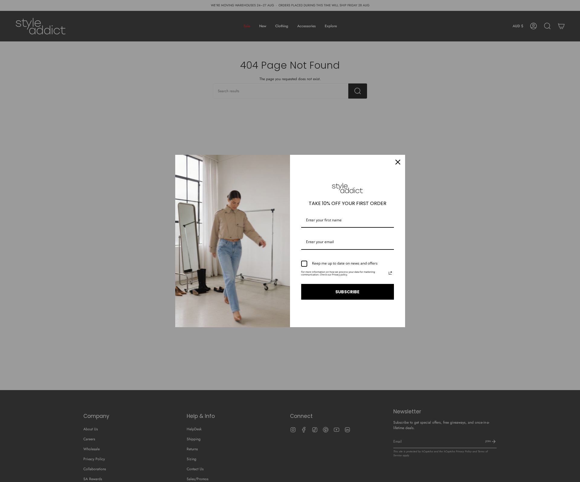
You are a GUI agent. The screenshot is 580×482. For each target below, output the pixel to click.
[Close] (398, 162)
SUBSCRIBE (347, 292)
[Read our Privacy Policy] (390, 273)
